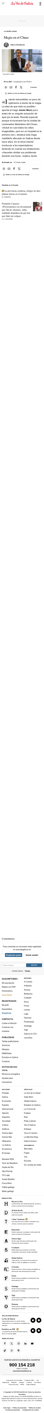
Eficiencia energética (11, 1074)
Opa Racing (7, 1171)
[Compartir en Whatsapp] (6, 87)
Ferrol (26, 1006)
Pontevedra (29, 1022)
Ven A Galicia (30, 1125)
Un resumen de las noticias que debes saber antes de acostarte (25, 1213)
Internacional (7, 1109)
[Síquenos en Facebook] (5, 1344)
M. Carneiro (6, 197)
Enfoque (27, 1129)
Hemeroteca (7, 991)
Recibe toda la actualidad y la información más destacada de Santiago (25, 1289)
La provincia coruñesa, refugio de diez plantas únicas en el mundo (21, 192)
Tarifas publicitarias (10, 1041)
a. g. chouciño (7, 219)
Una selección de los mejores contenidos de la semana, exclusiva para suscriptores (25, 1221)
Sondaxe (21, 1382)
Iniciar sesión (32, 955)
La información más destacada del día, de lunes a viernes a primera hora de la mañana (26, 1204)
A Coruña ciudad (19, 162)
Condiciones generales (12, 1410)
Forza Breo (7, 1183)
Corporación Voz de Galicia (14, 1380)
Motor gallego (8, 1191)
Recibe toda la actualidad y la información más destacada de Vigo (25, 1297)
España (5, 1105)
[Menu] (3, 3)
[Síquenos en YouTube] (32, 1344)
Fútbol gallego (8, 1187)
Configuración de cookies (30, 1410)
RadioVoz (14, 1382)
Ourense (27, 1018)
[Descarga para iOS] (33, 1320)
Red (26, 1117)
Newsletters (7, 1009)
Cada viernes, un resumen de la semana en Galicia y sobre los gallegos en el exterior (25, 1260)
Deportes (6, 1117)
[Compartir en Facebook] (16, 87)
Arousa (27, 990)
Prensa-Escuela (13, 1384)
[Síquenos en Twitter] (12, 1344)
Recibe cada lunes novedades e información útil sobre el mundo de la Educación (26, 1232)
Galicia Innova (30, 1141)
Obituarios (6, 1141)
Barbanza (28, 994)
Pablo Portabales (18, 45)
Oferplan (5, 1049)
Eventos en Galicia (10, 1057)
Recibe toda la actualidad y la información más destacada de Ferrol (25, 1278)
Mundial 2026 (8, 1159)
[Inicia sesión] (40, 3)
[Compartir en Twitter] (21, 87)
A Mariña (28, 986)
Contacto (6, 1061)
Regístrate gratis (13, 955)
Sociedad (6, 1121)
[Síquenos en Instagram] (19, 1344)
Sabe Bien (28, 1097)
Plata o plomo (30, 1121)
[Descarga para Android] (38, 1320)
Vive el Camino (30, 1133)
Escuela (27, 1161)
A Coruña (28, 982)
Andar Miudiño (8, 1179)
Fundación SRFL (29, 1380)
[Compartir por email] (11, 87)
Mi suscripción (8, 983)
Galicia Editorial (30, 1384)
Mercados (28, 1149)
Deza (26, 1002)
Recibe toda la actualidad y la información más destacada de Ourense (25, 1306)
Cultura (5, 1125)
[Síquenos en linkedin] (25, 1344)
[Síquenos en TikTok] (5, 1351)
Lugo (26, 1014)
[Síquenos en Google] (19, 1351)
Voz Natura (37, 1382)
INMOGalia (6, 1053)
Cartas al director (9, 1023)
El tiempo (6, 1153)
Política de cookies (35, 1408)
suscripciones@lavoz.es (22, 1371)
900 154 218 (22, 1364)
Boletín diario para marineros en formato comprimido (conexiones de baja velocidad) (24, 1250)
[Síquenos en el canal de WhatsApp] (12, 1351)
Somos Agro (7, 1133)
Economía (6, 1101)
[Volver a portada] (22, 3)
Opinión (5, 1113)
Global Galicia (30, 1101)
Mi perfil (5, 1005)
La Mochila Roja (31, 1137)
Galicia (5, 1097)
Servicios (6, 1045)
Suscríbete (7, 995)
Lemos (27, 1010)
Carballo (27, 998)
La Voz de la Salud (32, 1093)
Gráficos (5, 1129)
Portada (5, 1093)
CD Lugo (6, 1175)
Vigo (26, 1030)
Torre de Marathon (10, 1163)
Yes (25, 1157)
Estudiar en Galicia (32, 1105)
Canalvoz (29, 1382)
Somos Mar (7, 1137)
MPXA (22, 1384)
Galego (27, 971)
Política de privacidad (19, 1408)
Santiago (28, 1026)
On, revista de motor (32, 1165)
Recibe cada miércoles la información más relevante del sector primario (24, 1241)
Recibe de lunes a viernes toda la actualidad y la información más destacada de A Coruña (26, 1269)
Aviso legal (6, 1408)
